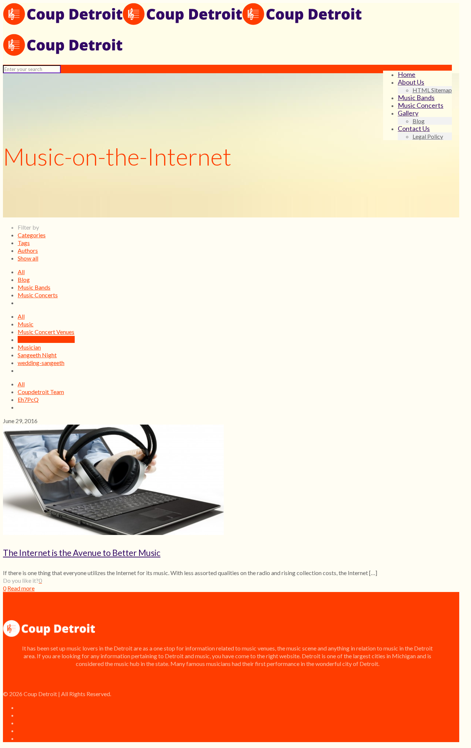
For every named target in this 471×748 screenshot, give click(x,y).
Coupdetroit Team (41, 391)
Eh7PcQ (28, 399)
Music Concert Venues (46, 331)
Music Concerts (38, 294)
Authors (28, 250)
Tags (24, 242)
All (21, 271)
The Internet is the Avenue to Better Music (81, 552)
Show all (28, 258)
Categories (32, 234)
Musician (29, 347)
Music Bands (34, 287)
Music (25, 323)
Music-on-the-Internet (46, 339)
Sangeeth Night (37, 354)
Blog (24, 279)
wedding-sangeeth (41, 362)
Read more (21, 588)
